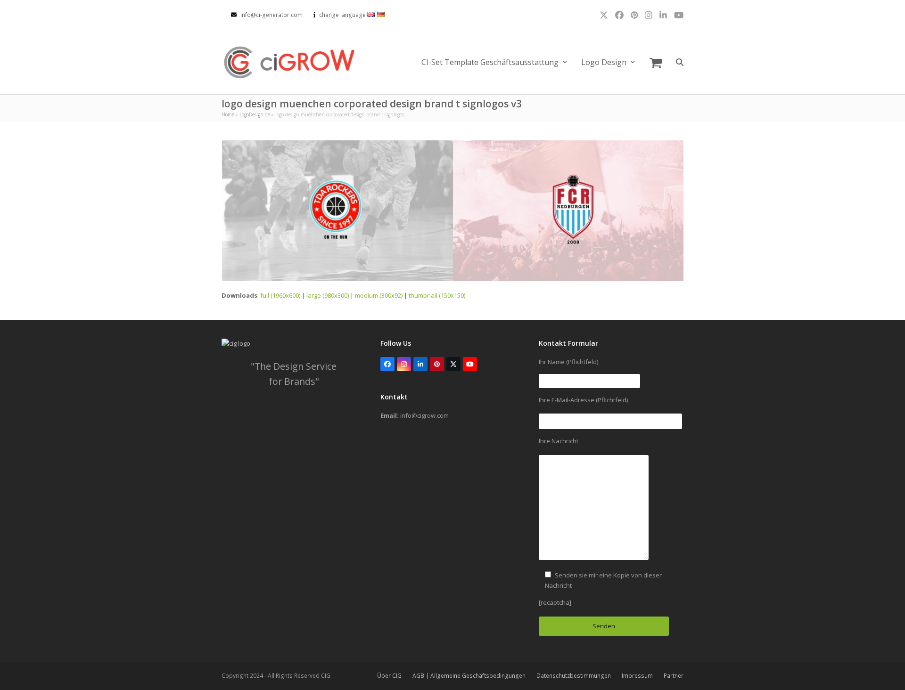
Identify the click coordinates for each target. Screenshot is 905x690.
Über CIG (389, 676)
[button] (655, 62)
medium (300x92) (379, 295)
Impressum (637, 676)
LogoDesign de (254, 114)
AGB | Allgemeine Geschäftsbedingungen (469, 676)
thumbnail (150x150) (437, 295)
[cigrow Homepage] (236, 343)
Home (228, 114)
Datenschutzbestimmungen (573, 676)
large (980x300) (327, 295)
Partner (673, 676)
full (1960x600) (280, 295)
